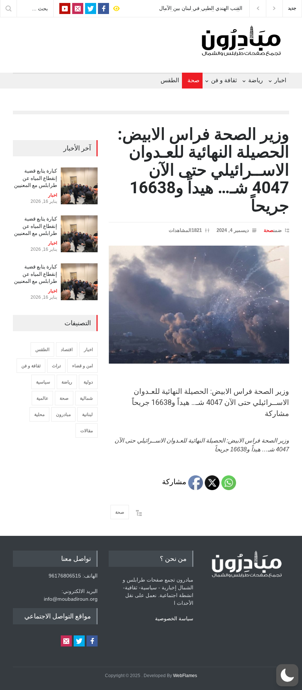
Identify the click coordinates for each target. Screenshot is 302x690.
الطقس (170, 80)
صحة (193, 80)
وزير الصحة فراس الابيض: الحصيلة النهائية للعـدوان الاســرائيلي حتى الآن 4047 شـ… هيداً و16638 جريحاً (203, 170)
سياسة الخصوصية (174, 618)
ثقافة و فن (224, 80)
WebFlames (185, 675)
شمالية (86, 398)
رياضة (255, 80)
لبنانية (87, 414)
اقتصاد (67, 349)
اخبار (280, 80)
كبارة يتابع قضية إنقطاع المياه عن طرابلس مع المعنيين (35, 178)
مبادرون (63, 414)
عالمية (42, 398)
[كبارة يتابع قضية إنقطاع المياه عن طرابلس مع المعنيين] (79, 185)
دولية (88, 382)
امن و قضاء (82, 365)
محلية (39, 414)
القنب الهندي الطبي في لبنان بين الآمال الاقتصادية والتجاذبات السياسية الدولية (200, 8)
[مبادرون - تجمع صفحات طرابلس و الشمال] (241, 47)
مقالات (86, 430)
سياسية (43, 382)
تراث (56, 365)
